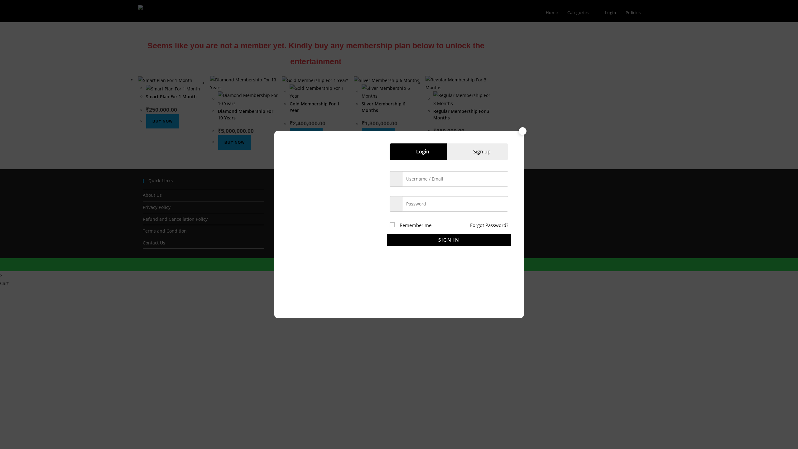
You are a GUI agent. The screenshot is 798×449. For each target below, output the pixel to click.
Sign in (448, 240)
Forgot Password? (489, 225)
